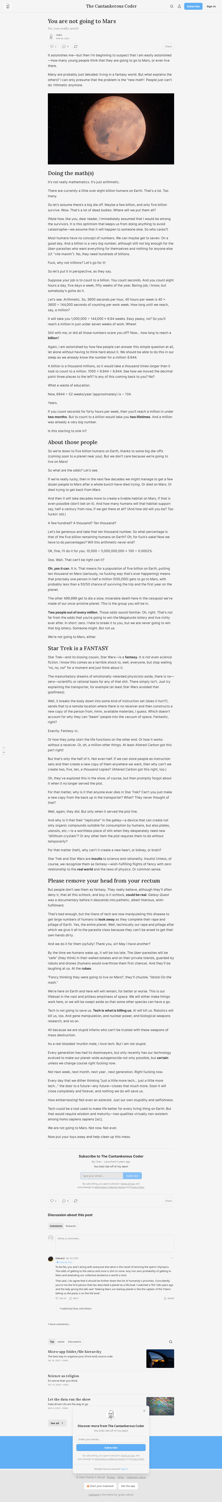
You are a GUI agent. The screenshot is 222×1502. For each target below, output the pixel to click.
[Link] (43, 173)
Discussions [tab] (74, 1341)
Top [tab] (52, 1341)
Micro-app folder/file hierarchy (74, 1352)
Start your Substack (102, 1486)
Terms (120, 1477)
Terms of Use (127, 1455)
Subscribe (193, 6)
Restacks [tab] (71, 1226)
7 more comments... (59, 1324)
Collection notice (136, 1477)
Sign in (211, 6)
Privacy (111, 1477)
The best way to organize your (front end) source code (80, 1356)
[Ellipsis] (172, 1258)
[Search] (171, 6)
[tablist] (63, 1226)
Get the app (128, 1486)
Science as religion (63, 1376)
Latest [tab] (61, 1341)
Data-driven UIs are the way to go (68, 1404)
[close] (144, 1411)
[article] (111, 1358)
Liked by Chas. (65, 1262)
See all (55, 1423)
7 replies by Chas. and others (75, 1308)
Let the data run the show (69, 1399)
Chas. (59, 35)
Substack (94, 1494)
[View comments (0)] (81, 1365)
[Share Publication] (179, 6)
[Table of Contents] (3, 751)
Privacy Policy (137, 1459)
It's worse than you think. (63, 1380)
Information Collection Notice (110, 1459)
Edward (60, 1258)
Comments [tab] (56, 1226)
